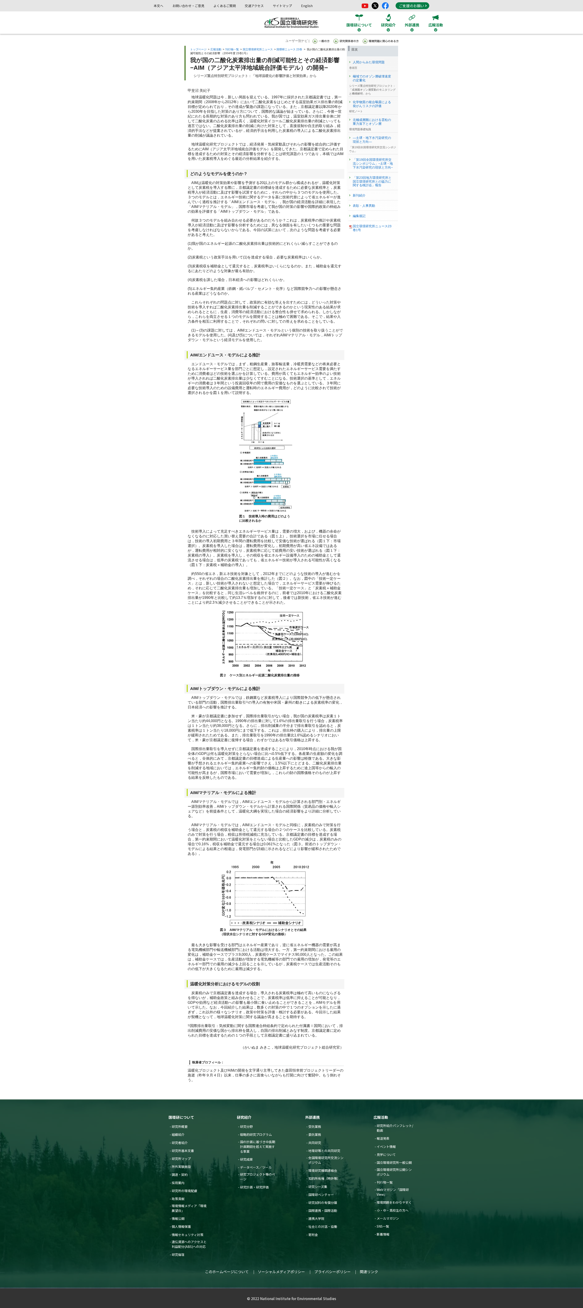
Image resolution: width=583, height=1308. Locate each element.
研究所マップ (181, 1158)
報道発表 (383, 1138)
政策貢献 (178, 1198)
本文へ (158, 5)
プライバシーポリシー (332, 1271)
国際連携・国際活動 (322, 1210)
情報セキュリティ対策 (187, 1234)
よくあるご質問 (224, 5)
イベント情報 (386, 1146)
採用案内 (178, 1182)
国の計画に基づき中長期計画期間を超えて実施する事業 (257, 1146)
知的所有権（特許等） (324, 1178)
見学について (386, 1154)
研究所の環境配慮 (184, 1190)
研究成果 (246, 1159)
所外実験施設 (181, 1166)
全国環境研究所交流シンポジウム (325, 1160)
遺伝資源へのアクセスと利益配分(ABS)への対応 (189, 1244)
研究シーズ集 (317, 1186)
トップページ (198, 49)
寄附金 (313, 1234)
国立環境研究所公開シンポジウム (394, 1172)
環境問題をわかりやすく (394, 1202)
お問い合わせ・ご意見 (188, 5)
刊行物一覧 (232, 49)
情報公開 (178, 1218)
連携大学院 (316, 1218)
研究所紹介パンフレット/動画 (395, 1128)
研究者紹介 (180, 1142)
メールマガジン (388, 1218)
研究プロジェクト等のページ (257, 1176)
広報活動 (215, 49)
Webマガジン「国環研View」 (393, 1192)
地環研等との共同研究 (324, 1150)
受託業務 (314, 1126)
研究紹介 (244, 1117)
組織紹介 (178, 1134)
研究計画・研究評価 (254, 1187)
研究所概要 (180, 1126)
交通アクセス (254, 5)
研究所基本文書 (183, 1150)
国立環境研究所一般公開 (394, 1162)
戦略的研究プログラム (256, 1134)
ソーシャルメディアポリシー (281, 1271)
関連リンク (369, 1271)
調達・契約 (180, 1174)
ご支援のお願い (411, 5)
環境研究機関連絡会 (322, 1170)
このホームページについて (227, 1271)
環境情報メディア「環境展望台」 (189, 1208)
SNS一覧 (383, 1226)
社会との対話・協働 (322, 1226)
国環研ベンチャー (321, 1194)
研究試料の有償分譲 (322, 1202)
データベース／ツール (256, 1167)
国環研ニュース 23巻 (289, 49)
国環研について (181, 1117)
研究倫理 (178, 1254)
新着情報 (383, 1234)
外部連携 (312, 1117)
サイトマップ (282, 5)
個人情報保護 (181, 1226)
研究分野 (246, 1126)
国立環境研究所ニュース (258, 49)
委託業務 (314, 1134)
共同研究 (314, 1142)
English (307, 5)
